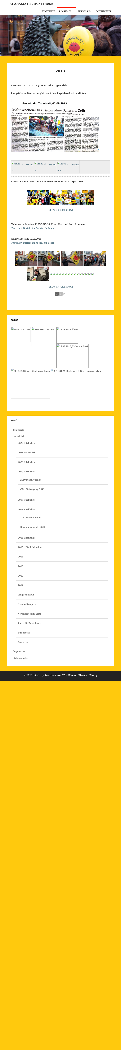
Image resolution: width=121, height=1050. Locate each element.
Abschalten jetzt (27, 604)
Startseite (48, 11)
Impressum (84, 11)
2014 (20, 556)
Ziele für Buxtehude (29, 623)
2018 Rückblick (26, 499)
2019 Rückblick (26, 471)
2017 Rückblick (26, 509)
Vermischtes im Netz (29, 613)
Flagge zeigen (26, 594)
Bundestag (24, 632)
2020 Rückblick (26, 462)
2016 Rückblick (26, 537)
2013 (20, 566)
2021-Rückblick (27, 452)
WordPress (69, 675)
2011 (20, 585)
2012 (20, 575)
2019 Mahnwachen (30, 479)
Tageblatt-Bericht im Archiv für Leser (32, 228)
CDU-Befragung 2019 (32, 489)
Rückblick (65, 11)
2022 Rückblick (26, 443)
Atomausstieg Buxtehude (31, 4)
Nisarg (93, 675)
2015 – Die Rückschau (30, 547)
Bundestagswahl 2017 (32, 527)
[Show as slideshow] (60, 210)
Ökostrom (23, 642)
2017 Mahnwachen (30, 517)
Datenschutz (103, 11)
